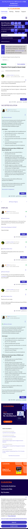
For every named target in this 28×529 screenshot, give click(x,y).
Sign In (4, 17)
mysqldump (4, 276)
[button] (26, 79)
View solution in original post (8, 189)
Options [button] (4, 60)
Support (23, 11)
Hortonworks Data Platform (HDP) (13, 70)
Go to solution (21, 64)
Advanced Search (5, 41)
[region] (14, 512)
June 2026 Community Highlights (9, 436)
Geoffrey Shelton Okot (7, 248)
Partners (17, 11)
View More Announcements (14, 455)
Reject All (14, 522)
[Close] (26, 497)
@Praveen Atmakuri (7, 117)
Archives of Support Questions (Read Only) (11, 57)
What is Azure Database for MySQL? (8, 227)
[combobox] (14, 38)
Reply (23, 99)
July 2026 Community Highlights (9, 432)
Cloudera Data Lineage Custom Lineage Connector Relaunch (12, 441)
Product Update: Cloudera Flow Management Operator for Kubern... (13, 446)
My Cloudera (5, 492)
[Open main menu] (26, 18)
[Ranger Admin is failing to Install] (1, 201)
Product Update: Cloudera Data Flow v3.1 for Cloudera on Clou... (13, 452)
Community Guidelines (8, 486)
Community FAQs (6, 489)
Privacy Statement (12, 515)
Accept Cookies (14, 526)
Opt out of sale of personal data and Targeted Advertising (14, 518)
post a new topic (19, 50)
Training (11, 11)
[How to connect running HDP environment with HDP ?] (26, 201)
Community (4, 11)
